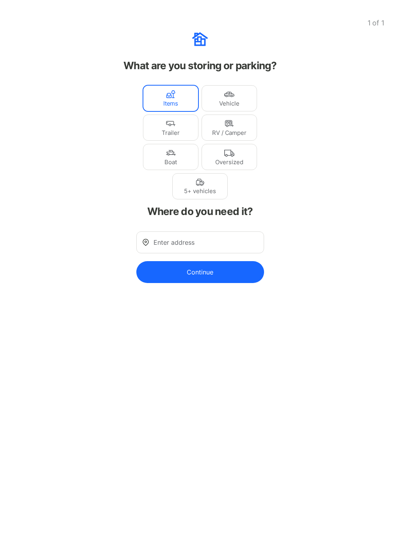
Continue (200, 272)
